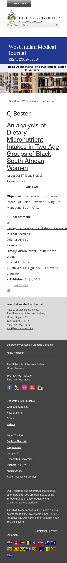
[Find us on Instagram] (40, 389)
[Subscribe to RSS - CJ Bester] (8, 291)
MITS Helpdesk (15, 352)
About (20, 66)
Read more (21, 285)
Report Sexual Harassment (22, 476)
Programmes (14, 447)
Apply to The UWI (17, 441)
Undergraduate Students (21, 401)
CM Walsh (51, 268)
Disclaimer (41, 531)
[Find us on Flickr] (24, 389)
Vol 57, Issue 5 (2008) (30, 176)
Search (62, 66)
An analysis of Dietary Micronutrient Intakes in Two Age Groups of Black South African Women (33, 146)
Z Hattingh (14, 268)
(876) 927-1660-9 (22, 375)
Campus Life (14, 453)
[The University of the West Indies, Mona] (33, 17)
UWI (9, 101)
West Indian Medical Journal (38, 101)
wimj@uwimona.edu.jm (20, 328)
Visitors (11, 424)
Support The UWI (16, 465)
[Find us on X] (17, 389)
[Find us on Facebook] (9, 389)
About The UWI (15, 435)
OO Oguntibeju (33, 268)
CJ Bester (13, 274)
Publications (48, 66)
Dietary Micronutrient (21, 251)
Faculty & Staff (15, 412)
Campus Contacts (43, 344)
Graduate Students (17, 406)
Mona (17, 101)
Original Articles (17, 240)
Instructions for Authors (32, 68)
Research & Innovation (20, 459)
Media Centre (14, 470)
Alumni (10, 418)
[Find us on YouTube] (32, 389)
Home (11, 66)
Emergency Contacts (18, 344)
